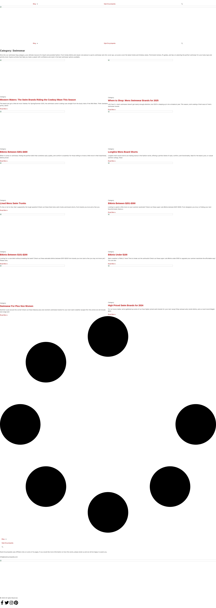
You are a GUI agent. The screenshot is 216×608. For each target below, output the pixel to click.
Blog (34, 4)
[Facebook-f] (2, 603)
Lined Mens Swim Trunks (13, 203)
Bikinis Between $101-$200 (13, 254)
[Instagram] (11, 603)
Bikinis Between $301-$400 (13, 152)
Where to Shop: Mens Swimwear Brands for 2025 (133, 100)
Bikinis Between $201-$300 (121, 203)
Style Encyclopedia (109, 4)
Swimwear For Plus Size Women (16, 306)
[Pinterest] (16, 603)
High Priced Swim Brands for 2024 (125, 305)
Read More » (4, 109)
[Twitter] (7, 603)
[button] (182, 4)
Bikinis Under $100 (117, 254)
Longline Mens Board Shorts (123, 152)
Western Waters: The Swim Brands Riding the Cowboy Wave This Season (38, 99)
